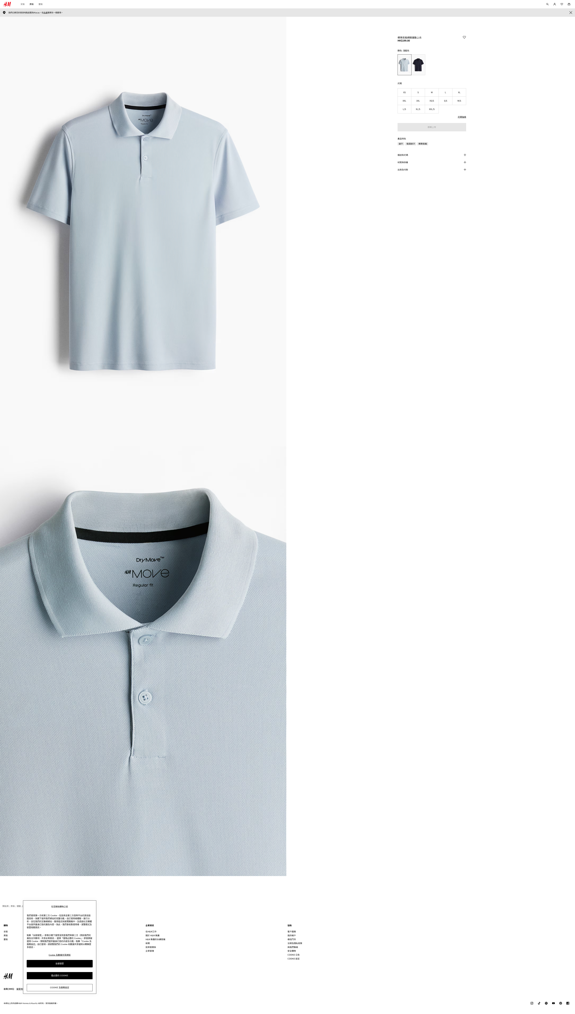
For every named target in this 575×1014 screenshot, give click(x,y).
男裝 (31, 4)
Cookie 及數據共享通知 (60, 955)
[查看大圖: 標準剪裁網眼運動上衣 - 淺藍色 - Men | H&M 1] (143, 231)
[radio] (404, 64)
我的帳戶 (292, 935)
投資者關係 (151, 947)
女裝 (23, 4)
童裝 (40, 4)
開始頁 (5, 905)
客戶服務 (292, 931)
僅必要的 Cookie (59, 975)
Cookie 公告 (294, 954)
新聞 (148, 943)
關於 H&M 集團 (152, 935)
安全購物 (292, 950)
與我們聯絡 (293, 947)
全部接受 (59, 963)
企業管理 (150, 950)
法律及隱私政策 (295, 943)
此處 (45, 12)
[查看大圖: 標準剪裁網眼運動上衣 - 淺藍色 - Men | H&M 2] (143, 661)
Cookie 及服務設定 (59, 987)
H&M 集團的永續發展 (155, 939)
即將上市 (432, 127)
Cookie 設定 (294, 958)
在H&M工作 (151, 931)
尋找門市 (292, 939)
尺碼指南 (462, 116)
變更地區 (20, 988)
